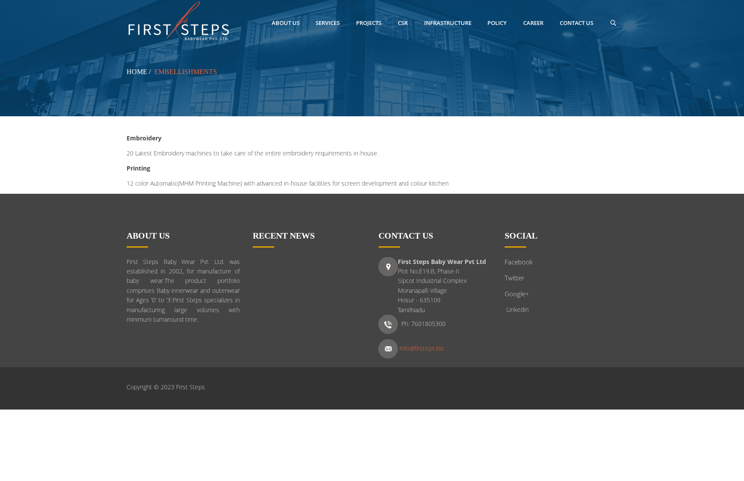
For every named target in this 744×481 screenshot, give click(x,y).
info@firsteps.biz (421, 348)
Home (137, 71)
